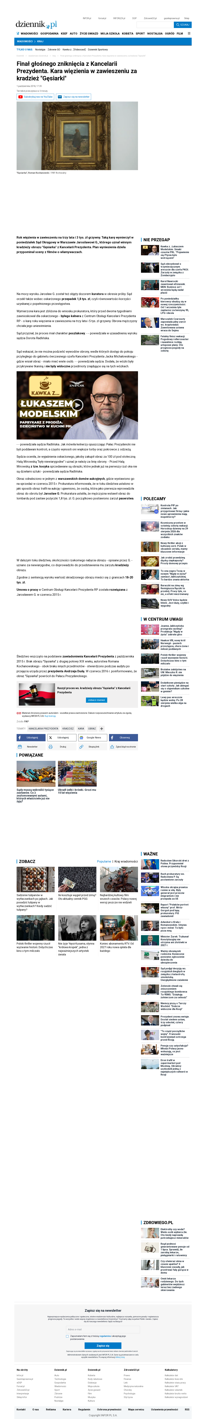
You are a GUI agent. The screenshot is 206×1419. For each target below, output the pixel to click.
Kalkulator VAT (172, 1386)
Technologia (60, 1379)
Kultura (91, 1401)
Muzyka (91, 1397)
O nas (35, 1409)
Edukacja (92, 1382)
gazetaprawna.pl (172, 18)
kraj (54, 56)
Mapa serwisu (136, 1409)
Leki (126, 1382)
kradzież (68, 728)
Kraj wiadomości (126, 861)
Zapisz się (103, 1345)
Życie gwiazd (94, 1390)
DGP (134, 18)
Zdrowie (58, 1393)
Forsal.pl (21, 1386)
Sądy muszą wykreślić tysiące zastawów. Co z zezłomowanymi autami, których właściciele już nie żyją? (35, 795)
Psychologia (129, 1393)
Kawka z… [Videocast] (74, 49)
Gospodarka (60, 1382)
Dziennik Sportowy (98, 49)
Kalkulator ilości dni (174, 1379)
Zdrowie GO (54, 49)
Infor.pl (20, 1375)
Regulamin (84, 1409)
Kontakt (21, 1409)
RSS (187, 1409)
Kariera (67, 1409)
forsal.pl (102, 18)
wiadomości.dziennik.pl (38, 56)
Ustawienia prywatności (164, 1409)
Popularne (104, 861)
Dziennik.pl (60, 1369)
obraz (92, 728)
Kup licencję (50, 716)
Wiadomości (25, 41)
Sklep (186, 18)
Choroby (128, 1390)
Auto (56, 1375)
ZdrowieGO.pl (150, 18)
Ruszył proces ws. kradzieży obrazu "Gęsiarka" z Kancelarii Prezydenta (93, 690)
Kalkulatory (171, 1369)
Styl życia (128, 1397)
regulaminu (105, 1336)
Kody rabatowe (95, 1379)
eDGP (19, 1382)
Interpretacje (23, 1393)
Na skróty (22, 1369)
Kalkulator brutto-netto (176, 1393)
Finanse (127, 1379)
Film (90, 1393)
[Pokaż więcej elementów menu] (189, 34)
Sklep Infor (22, 1397)
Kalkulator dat (171, 1375)
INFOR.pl (87, 18)
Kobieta (91, 1375)
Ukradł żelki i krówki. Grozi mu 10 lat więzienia (77, 791)
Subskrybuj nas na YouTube (38, 96)
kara (81, 728)
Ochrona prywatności (109, 1409)
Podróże (58, 1397)
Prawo (127, 1375)
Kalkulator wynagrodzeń (176, 1397)
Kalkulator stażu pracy (175, 1382)
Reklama (51, 1409)
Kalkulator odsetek (173, 1390)
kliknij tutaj (120, 1357)
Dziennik (20, 56)
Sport (57, 1390)
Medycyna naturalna (133, 1386)
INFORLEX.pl (119, 18)
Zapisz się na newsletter (76, 96)
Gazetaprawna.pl (25, 1379)
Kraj (40, 41)
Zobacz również (96, 700)
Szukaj (184, 24)
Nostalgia (40, 49)
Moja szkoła (93, 1386)
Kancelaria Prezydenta (43, 728)
